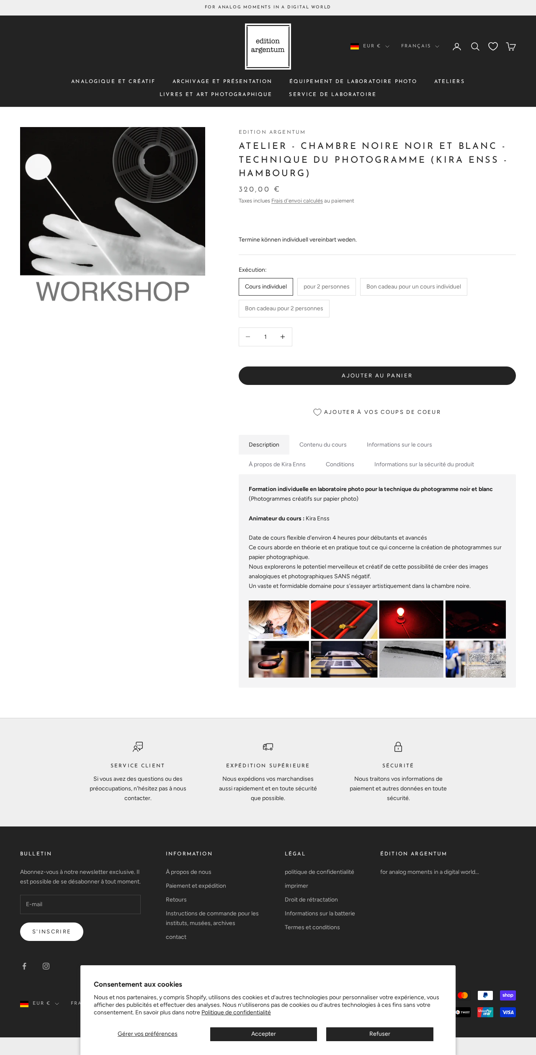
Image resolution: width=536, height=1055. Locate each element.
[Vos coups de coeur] (493, 46)
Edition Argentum (272, 132)
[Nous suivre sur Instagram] (46, 966)
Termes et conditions (312, 927)
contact (176, 937)
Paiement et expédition (196, 885)
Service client (138, 766)
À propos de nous (188, 872)
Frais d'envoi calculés (297, 200)
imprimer (296, 885)
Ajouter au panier (377, 375)
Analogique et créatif (113, 81)
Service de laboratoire (332, 94)
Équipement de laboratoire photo (353, 81)
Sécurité (398, 766)
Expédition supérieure (268, 766)
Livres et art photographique (216, 94)
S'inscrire (51, 931)
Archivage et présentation (223, 81)
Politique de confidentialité (236, 1012)
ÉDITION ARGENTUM (414, 854)
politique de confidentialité (319, 872)
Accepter (263, 1033)
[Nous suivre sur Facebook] (24, 966)
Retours (176, 899)
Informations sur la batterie (320, 913)
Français (416, 46)
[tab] (264, 445)
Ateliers (449, 81)
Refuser (379, 1033)
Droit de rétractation (311, 899)
